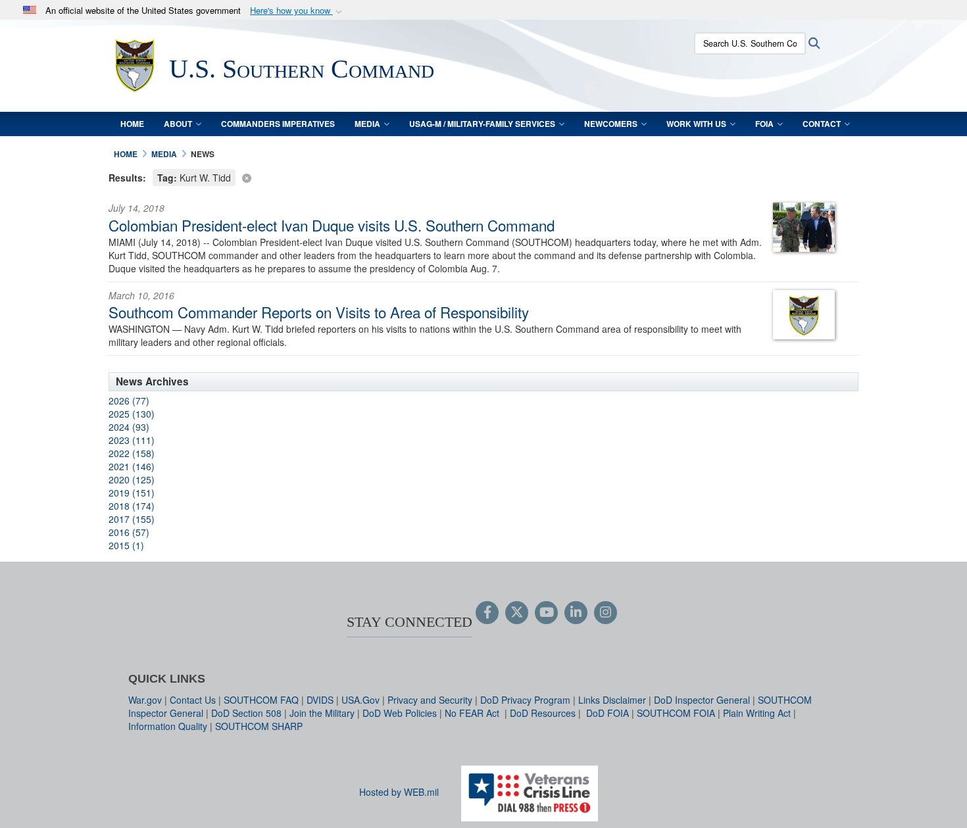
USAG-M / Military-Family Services (482, 124)
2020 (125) (132, 479)
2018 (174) (132, 505)
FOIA (764, 124)
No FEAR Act (473, 712)
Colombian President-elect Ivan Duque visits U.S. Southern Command (332, 224)
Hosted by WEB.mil (399, 791)
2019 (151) (132, 492)
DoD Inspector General (702, 699)
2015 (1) (126, 545)
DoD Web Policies (399, 712)
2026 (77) (129, 400)
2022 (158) (132, 453)
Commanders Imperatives (278, 124)
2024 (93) (129, 426)
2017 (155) (132, 518)
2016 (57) (129, 532)
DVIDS (320, 699)
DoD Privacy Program (525, 699)
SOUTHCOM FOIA (676, 712)
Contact (822, 124)
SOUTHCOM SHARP (259, 726)
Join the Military (322, 712)
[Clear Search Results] (483, 176)
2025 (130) (132, 413)
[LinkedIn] (575, 613)
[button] (297, 11)
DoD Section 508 (246, 712)
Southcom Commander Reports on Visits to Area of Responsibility (319, 311)
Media (367, 124)
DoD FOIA (607, 712)
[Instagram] (605, 613)
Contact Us (193, 699)
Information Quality (167, 726)
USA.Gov (360, 699)
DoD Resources (543, 712)
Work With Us (696, 124)
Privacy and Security (429, 699)
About (178, 124)
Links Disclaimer (612, 699)
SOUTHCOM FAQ (261, 699)
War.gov (145, 699)
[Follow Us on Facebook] (487, 613)
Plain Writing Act (757, 712)
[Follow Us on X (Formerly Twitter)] (516, 613)
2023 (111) (132, 440)
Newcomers (610, 124)
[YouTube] (546, 613)
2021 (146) (132, 466)
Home (132, 124)
